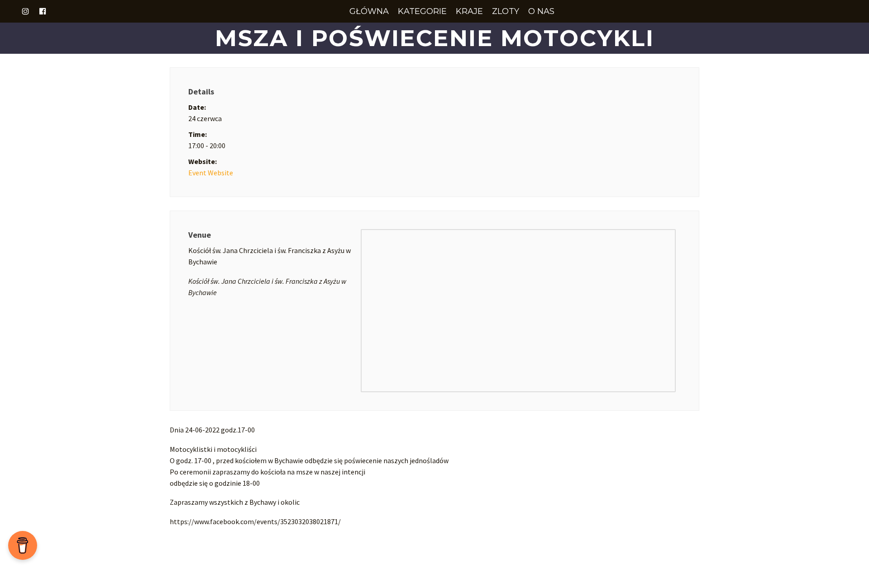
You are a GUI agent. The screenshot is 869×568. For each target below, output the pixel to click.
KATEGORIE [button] (422, 11)
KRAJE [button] (469, 11)
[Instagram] (25, 11)
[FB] (42, 11)
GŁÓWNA (369, 11)
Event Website (210, 172)
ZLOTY (505, 11)
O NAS (541, 11)
